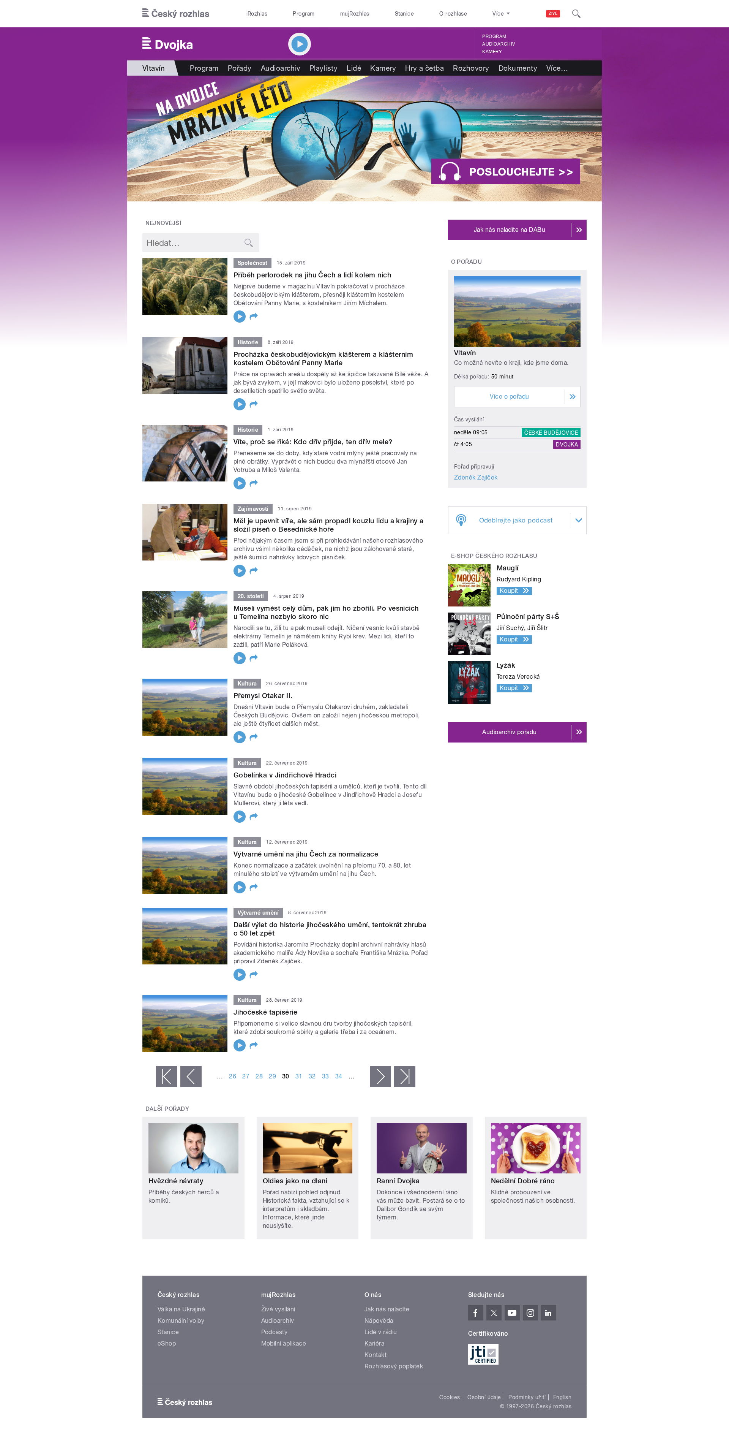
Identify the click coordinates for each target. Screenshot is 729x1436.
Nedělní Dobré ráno (523, 1181)
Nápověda (378, 1320)
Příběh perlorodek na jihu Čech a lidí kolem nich (312, 275)
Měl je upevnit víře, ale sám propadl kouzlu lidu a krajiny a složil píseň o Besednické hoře (329, 525)
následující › (380, 1076)
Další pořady (167, 1108)
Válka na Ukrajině (181, 1309)
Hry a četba (424, 68)
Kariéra (374, 1343)
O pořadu (466, 261)
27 (245, 1076)
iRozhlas (257, 14)
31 (299, 1076)
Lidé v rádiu (380, 1332)
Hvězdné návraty (175, 1181)
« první (166, 1076)
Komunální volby (181, 1320)
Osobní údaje (484, 1397)
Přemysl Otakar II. (263, 696)
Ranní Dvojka (398, 1181)
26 (232, 1076)
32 (312, 1076)
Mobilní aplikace (283, 1343)
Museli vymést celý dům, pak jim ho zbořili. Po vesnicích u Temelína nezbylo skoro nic (326, 612)
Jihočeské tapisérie (265, 1012)
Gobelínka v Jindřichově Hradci (285, 775)
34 (338, 1076)
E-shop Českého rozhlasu (494, 556)
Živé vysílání (278, 1309)
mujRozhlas (354, 14)
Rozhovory (471, 68)
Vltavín (465, 353)
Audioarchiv (498, 44)
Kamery (492, 51)
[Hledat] (576, 13)
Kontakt (375, 1354)
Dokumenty (518, 68)
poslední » (404, 1076)
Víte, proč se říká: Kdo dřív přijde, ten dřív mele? (313, 442)
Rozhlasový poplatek (393, 1366)
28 (259, 1076)
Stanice (404, 14)
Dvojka (567, 444)
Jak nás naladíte (387, 1309)
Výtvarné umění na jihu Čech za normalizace (306, 854)
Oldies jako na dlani (295, 1181)
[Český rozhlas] (175, 13)
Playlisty (323, 68)
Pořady (240, 68)
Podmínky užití (527, 1397)
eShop (167, 1343)
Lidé (354, 68)
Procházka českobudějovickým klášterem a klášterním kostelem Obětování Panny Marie (323, 358)
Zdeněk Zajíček (476, 477)
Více (557, 68)
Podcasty (274, 1332)
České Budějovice (551, 432)
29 (272, 1076)
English (562, 1397)
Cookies (449, 1397)
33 (325, 1076)
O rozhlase (453, 14)
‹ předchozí (191, 1076)
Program (303, 14)
